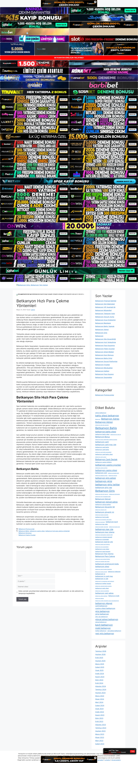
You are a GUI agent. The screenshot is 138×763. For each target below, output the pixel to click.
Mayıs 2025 (99, 664)
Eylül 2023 (99, 721)
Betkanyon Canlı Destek (106, 459)
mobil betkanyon (103, 628)
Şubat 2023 (99, 744)
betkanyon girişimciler (114, 494)
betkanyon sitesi (102, 566)
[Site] (34, 99)
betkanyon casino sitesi (37, 531)
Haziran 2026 (100, 654)
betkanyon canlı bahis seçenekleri (103, 452)
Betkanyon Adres (110, 418)
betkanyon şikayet (103, 603)
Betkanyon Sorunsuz (25, 533)
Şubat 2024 (99, 705)
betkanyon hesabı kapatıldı (101, 514)
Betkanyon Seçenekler (103, 377)
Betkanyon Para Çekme (105, 556)
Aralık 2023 (99, 712)
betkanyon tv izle (101, 579)
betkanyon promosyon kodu (107, 564)
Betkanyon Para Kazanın (104, 374)
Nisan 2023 (99, 737)
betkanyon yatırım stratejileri (102, 591)
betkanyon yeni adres (104, 593)
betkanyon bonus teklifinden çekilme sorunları (106, 439)
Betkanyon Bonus (102, 437)
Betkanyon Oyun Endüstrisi (105, 320)
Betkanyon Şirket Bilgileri (104, 352)
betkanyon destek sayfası (101, 475)
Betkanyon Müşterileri (103, 310)
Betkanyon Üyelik (113, 596)
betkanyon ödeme (99, 598)
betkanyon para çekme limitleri (102, 559)
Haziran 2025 (100, 661)
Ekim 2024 (99, 680)
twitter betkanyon (100, 631)
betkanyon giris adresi (105, 478)
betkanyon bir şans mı (115, 434)
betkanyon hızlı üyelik (102, 517)
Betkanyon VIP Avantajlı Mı (105, 307)
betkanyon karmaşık (100, 522)
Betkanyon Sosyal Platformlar (106, 361)
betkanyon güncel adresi (103, 504)
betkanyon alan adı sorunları (102, 425)
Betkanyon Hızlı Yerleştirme (105, 342)
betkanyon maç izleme (104, 532)
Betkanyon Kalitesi (102, 371)
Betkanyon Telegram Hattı (105, 314)
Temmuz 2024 (100, 689)
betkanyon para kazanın (102, 551)
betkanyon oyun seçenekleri (102, 546)
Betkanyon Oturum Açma (104, 317)
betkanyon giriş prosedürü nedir (103, 496)
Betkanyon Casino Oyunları (27, 535)
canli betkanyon (101, 606)
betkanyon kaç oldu (101, 524)
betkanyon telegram (114, 571)
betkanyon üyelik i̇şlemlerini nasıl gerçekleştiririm (107, 600)
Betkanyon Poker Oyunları (105, 349)
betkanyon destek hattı (113, 473)
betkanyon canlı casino (100, 457)
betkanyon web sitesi (102, 588)
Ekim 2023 (99, 718)
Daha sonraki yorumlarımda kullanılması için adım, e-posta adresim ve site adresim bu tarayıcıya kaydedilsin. (50, 592)
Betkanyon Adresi (102, 330)
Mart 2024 (99, 702)
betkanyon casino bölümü (103, 462)
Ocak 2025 (99, 670)
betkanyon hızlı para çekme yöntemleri (57, 531)
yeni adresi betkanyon (114, 631)
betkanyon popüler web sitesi (102, 561)
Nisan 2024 (99, 699)
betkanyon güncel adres (106, 502)
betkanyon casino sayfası (101, 467)
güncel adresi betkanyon (106, 619)
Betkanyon (99, 336)
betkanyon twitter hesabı (103, 583)
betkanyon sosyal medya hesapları (103, 569)
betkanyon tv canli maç (104, 576)
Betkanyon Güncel (103, 499)
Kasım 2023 (99, 715)
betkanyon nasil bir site (104, 542)
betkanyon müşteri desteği (103, 537)
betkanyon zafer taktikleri (101, 596)
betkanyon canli (102, 442)
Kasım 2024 (99, 677)
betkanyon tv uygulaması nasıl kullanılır (104, 581)
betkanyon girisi (103, 481)
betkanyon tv (100, 574)
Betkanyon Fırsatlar (102, 365)
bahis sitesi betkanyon (107, 415)
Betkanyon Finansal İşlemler (105, 301)
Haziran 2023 (100, 731)
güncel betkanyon (100, 622)
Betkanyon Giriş (101, 333)
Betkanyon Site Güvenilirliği (105, 339)
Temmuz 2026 (100, 651)
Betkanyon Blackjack (103, 323)
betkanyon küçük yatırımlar (101, 526)
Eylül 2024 (99, 683)
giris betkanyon (102, 611)
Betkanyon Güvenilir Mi (105, 507)
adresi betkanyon (100, 413)
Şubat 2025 (99, 667)
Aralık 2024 (99, 674)
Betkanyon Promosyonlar (26, 529)
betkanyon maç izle (104, 529)
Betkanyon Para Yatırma (104, 554)
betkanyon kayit (112, 522)
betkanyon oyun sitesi (102, 549)
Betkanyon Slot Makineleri (105, 304)
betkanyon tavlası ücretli (101, 571)
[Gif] (69, 136)
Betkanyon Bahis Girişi (103, 358)
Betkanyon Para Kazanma (105, 345)
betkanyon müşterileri (102, 539)
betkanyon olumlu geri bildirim (102, 544)
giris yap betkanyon (101, 616)
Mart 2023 (99, 741)
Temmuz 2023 (100, 728)
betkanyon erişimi (113, 475)
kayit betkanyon (104, 624)
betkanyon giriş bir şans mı (101, 494)
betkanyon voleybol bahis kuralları (103, 586)
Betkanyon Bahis (24, 531)
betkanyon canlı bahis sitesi (104, 454)
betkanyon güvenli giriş (100, 509)
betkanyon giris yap (103, 487)
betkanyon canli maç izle (105, 444)
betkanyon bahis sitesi (105, 431)
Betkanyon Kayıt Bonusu (104, 355)
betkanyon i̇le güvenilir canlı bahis (103, 519)
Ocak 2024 (99, 709)
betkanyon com (101, 473)
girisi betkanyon (102, 614)
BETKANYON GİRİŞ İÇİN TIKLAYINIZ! (69, 58)
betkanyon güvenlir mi (104, 512)
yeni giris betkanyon (104, 633)
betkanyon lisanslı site (114, 526)
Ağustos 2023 (100, 725)
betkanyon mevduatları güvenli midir (104, 534)
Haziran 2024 (100, 693)
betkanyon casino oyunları (108, 465)
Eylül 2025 (99, 658)
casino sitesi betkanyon (105, 608)
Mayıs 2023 (99, 734)
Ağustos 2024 (100, 686)
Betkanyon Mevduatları (104, 368)
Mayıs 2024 (99, 696)
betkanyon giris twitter (107, 484)
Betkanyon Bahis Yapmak (104, 326)
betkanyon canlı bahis (102, 447)
